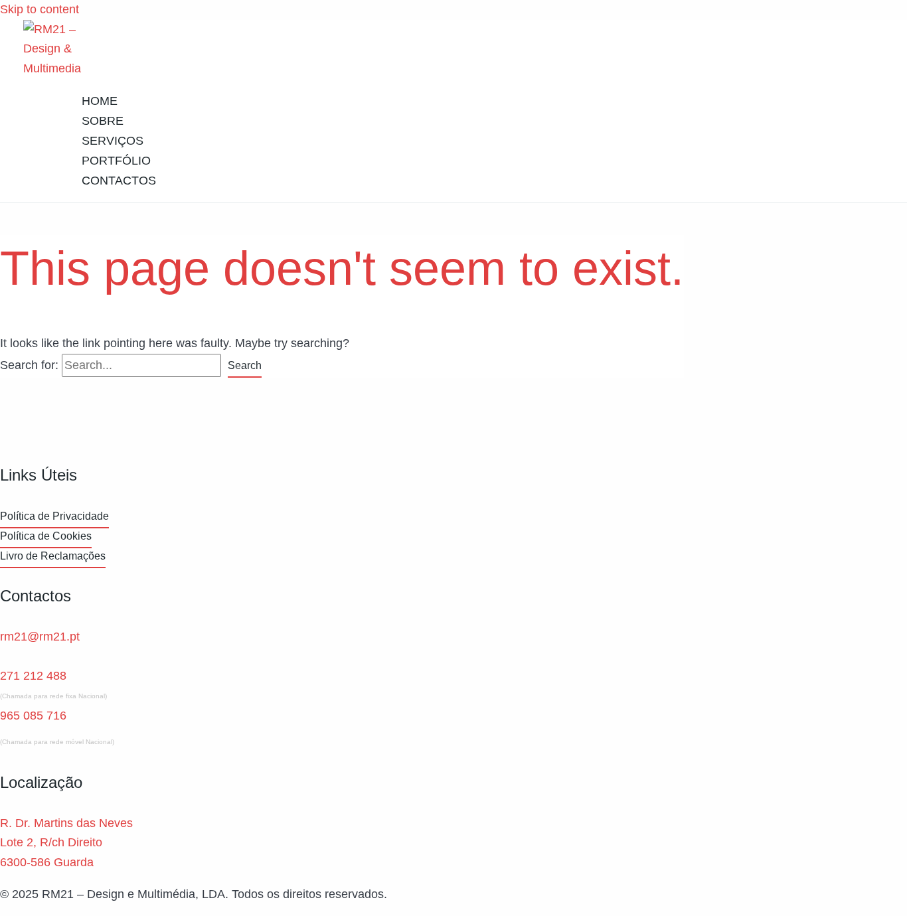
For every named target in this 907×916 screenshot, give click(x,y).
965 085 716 (33, 715)
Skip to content (39, 9)
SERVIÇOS (112, 140)
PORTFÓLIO (116, 160)
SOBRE (103, 120)
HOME (100, 101)
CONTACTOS (119, 180)
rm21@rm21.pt (40, 636)
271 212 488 (33, 675)
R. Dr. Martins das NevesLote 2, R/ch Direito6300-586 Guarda (66, 842)
